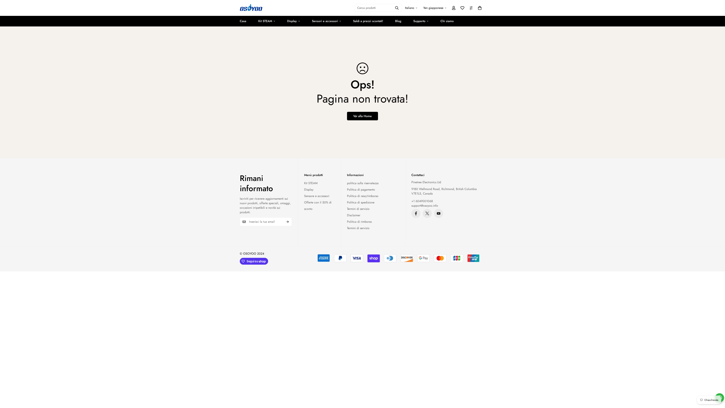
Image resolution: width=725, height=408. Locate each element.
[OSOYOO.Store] (251, 8)
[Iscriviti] (287, 221)
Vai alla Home (362, 116)
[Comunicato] (438, 213)
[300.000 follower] (415, 213)
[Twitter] (427, 213)
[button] (479, 8)
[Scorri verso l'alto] (717, 387)
